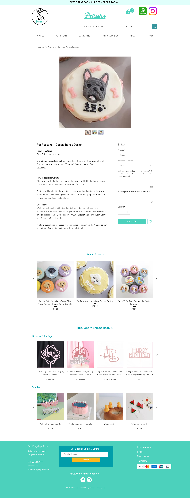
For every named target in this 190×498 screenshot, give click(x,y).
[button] (130, 11)
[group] (95, 285)
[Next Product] (156, 279)
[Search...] (154, 26)
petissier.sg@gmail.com (39, 469)
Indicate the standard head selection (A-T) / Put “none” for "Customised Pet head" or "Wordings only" (135, 173)
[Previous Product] (33, 279)
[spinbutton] (124, 211)
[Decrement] (120, 211)
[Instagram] (152, 11)
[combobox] (135, 155)
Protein (121, 150)
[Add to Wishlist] (150, 221)
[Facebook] (82, 479)
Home (40, 47)
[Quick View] (55, 279)
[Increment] (127, 211)
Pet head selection (126, 160)
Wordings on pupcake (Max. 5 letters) (134, 191)
